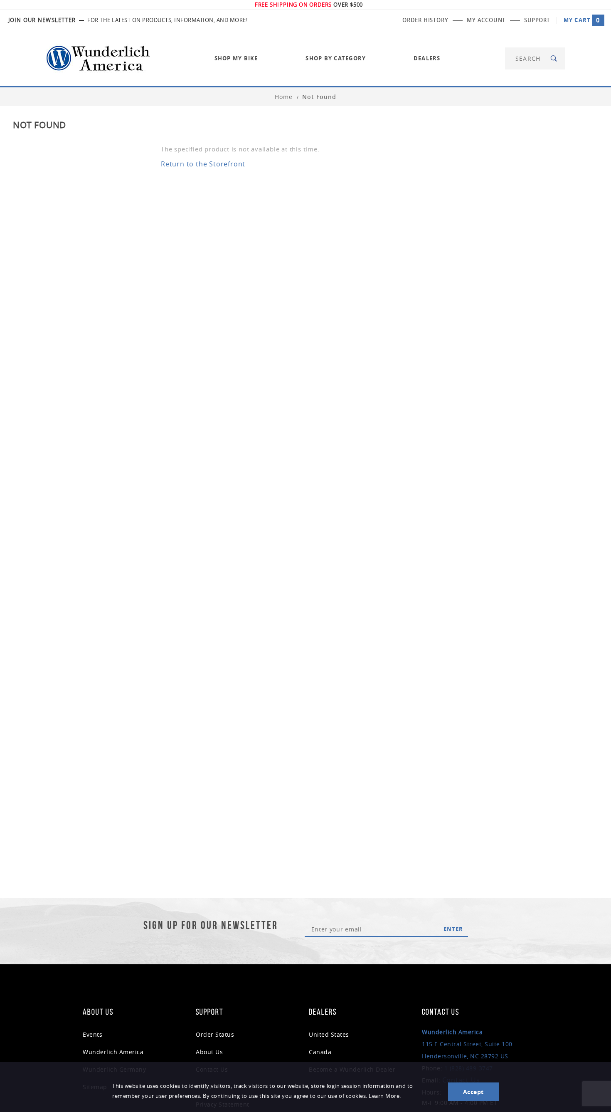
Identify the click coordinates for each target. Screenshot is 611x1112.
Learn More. (385, 1096)
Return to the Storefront (203, 163)
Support (537, 20)
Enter (453, 929)
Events (92, 1034)
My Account (486, 20)
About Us (209, 1052)
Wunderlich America (113, 1052)
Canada (320, 1052)
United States (329, 1034)
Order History (425, 20)
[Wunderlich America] (98, 58)
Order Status (215, 1034)
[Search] (554, 58)
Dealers (427, 58)
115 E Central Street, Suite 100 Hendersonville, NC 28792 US (467, 1044)
